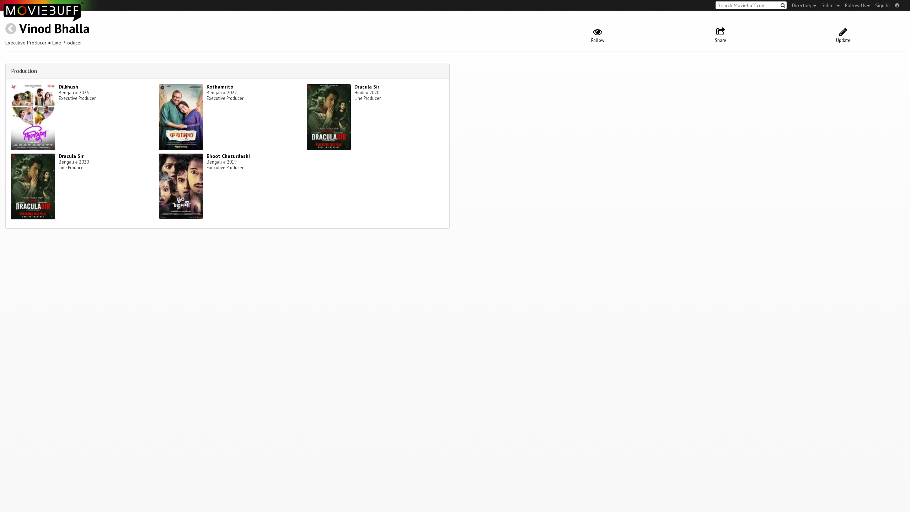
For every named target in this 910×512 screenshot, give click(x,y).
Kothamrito (220, 87)
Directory (802, 5)
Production (24, 70)
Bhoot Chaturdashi (228, 156)
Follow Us (855, 5)
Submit (828, 5)
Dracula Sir (366, 87)
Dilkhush (68, 87)
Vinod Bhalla (54, 28)
